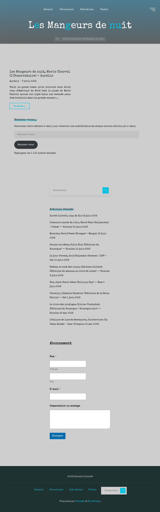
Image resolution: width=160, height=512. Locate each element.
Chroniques (56, 490)
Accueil (39, 490)
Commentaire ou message (65, 406)
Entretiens (76, 490)
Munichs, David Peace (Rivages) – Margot (73, 233)
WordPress (94, 501)
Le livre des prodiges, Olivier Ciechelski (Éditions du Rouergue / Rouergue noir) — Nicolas (75, 308)
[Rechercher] (105, 190)
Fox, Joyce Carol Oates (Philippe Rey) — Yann (76, 282)
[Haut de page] (148, 500)
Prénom (54, 369)
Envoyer (57, 436)
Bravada (80, 501)
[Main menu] (152, 9)
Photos (92, 490)
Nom (52, 382)
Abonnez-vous (26, 145)
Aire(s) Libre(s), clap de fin (66, 216)
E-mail (55, 389)
